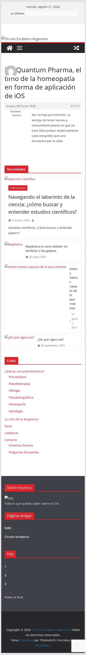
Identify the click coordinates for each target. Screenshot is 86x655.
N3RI (8, 528)
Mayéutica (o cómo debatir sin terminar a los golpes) (47, 248)
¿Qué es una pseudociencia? (24, 371)
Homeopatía (17, 404)
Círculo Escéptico (17, 537)
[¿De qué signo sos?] (19, 342)
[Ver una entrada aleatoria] (76, 48)
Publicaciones (18, 187)
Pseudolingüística (21, 397)
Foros (8, 426)
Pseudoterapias (19, 384)
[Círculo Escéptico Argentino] (10, 48)
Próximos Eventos (21, 445)
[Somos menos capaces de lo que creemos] (35, 298)
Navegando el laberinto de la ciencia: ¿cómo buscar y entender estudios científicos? (42, 204)
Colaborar (11, 433)
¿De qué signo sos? (51, 339)
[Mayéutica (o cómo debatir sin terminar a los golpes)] (13, 252)
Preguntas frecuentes (24, 452)
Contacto (11, 440)
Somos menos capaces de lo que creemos (74, 288)
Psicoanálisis (18, 377)
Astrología (16, 411)
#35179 (75, 106)
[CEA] (9, 498)
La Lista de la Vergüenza (21, 419)
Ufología (14, 391)
